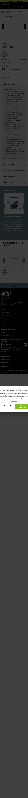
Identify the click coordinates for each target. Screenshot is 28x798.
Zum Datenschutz (14, 401)
